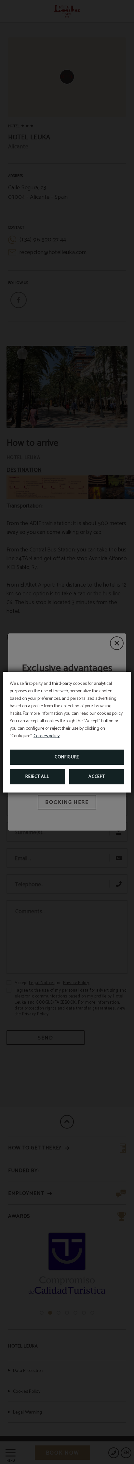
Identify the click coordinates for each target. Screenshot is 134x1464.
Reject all (37, 776)
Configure (67, 757)
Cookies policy (47, 736)
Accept (96, 776)
